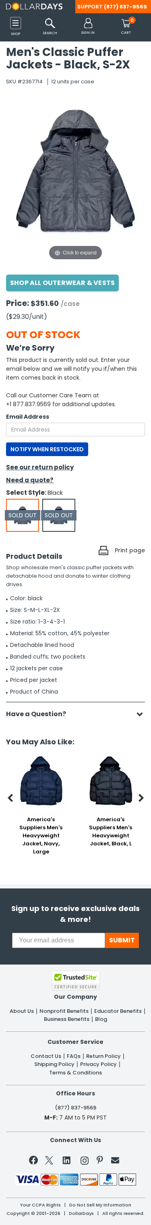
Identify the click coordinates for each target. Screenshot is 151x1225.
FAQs (74, 1056)
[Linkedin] (67, 1159)
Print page (130, 550)
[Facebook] (35, 1162)
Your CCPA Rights (40, 1205)
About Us (22, 1011)
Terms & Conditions (75, 1072)
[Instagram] (84, 1162)
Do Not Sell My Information (100, 1205)
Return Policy (103, 1056)
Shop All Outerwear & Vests (62, 282)
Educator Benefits (118, 1011)
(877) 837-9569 (125, 6)
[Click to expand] (75, 181)
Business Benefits (66, 1019)
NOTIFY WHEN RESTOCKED (47, 449)
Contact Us (46, 1056)
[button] (88, 26)
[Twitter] (49, 1162)
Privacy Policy (98, 1064)
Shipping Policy (54, 1064)
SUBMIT (122, 940)
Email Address (27, 417)
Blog (101, 1019)
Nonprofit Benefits (64, 1011)
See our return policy (40, 467)
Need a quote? (30, 480)
